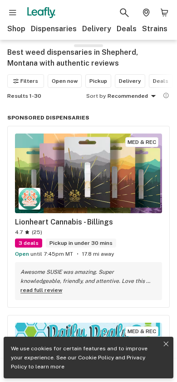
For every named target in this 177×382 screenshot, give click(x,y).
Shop (16, 28)
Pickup (98, 81)
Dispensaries (54, 28)
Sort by (96, 96)
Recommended (128, 96)
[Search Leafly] (124, 12)
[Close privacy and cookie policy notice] (166, 344)
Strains (154, 28)
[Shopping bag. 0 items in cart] (164, 12)
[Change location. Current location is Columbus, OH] (146, 12)
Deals (127, 28)
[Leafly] (41, 12)
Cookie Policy (96, 357)
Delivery (96, 28)
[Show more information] (166, 95)
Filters (29, 81)
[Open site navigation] (12, 12)
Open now (65, 81)
